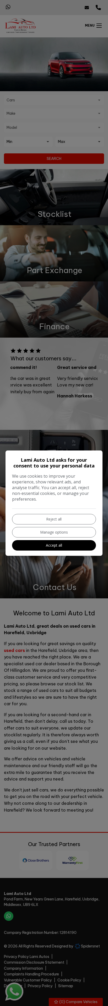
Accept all (54, 545)
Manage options (54, 532)
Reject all (54, 519)
